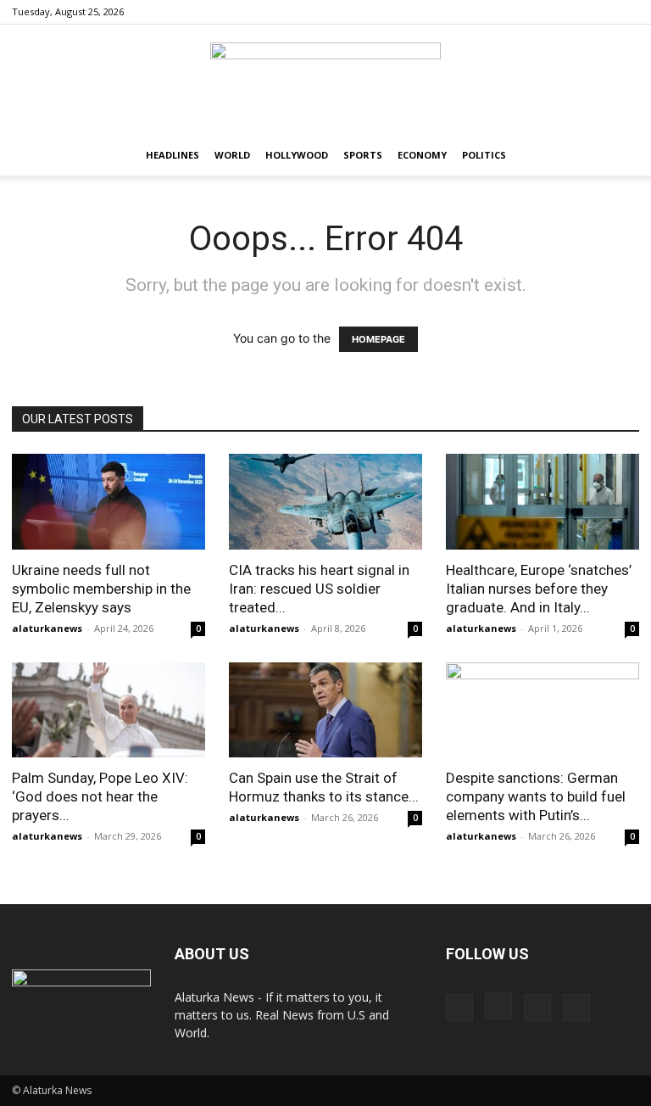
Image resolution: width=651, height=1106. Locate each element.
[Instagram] (570, 12)
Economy (422, 154)
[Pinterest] (598, 12)
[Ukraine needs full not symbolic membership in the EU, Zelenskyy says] (108, 502)
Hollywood (296, 154)
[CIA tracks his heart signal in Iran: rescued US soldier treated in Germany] (325, 502)
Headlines (172, 154)
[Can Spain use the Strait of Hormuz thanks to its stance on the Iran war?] (325, 710)
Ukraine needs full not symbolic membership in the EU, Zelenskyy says (101, 588)
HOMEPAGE (378, 339)
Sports (362, 154)
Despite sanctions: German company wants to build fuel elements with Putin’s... (536, 796)
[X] (626, 12)
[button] (618, 156)
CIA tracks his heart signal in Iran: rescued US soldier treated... (319, 588)
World (232, 154)
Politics (484, 154)
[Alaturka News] (325, 80)
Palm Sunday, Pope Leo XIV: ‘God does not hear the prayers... (100, 796)
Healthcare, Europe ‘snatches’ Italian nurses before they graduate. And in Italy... (539, 588)
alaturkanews (47, 628)
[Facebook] (542, 12)
